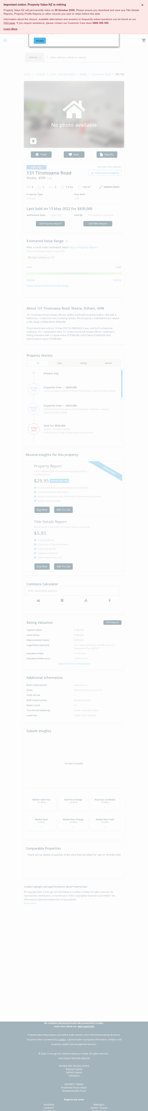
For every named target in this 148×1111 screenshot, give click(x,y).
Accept (39, 40)
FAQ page (9, 23)
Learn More (11, 28)
